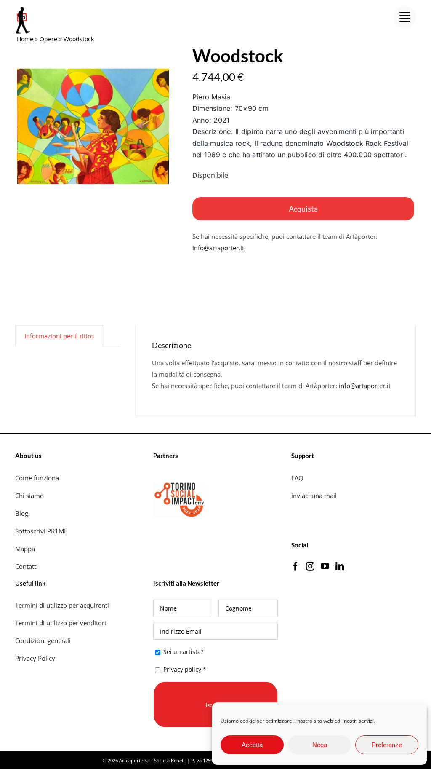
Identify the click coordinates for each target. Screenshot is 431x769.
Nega (319, 744)
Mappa (25, 548)
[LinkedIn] (339, 566)
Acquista (303, 208)
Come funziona (38, 478)
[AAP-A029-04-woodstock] (93, 127)
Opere (48, 39)
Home (25, 39)
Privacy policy (182, 669)
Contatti (26, 566)
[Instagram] (310, 566)
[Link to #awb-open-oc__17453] (405, 17)
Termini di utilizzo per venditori (60, 623)
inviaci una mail (314, 495)
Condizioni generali (43, 640)
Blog (21, 513)
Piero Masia (211, 97)
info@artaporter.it (218, 248)
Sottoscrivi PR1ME (41, 531)
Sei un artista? (182, 652)
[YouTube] (325, 566)
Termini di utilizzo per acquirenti (62, 605)
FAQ (297, 478)
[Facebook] (295, 566)
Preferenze (387, 744)
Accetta (252, 744)
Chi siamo (30, 495)
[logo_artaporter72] (23, 7)
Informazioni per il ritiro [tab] (59, 336)
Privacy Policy (36, 658)
